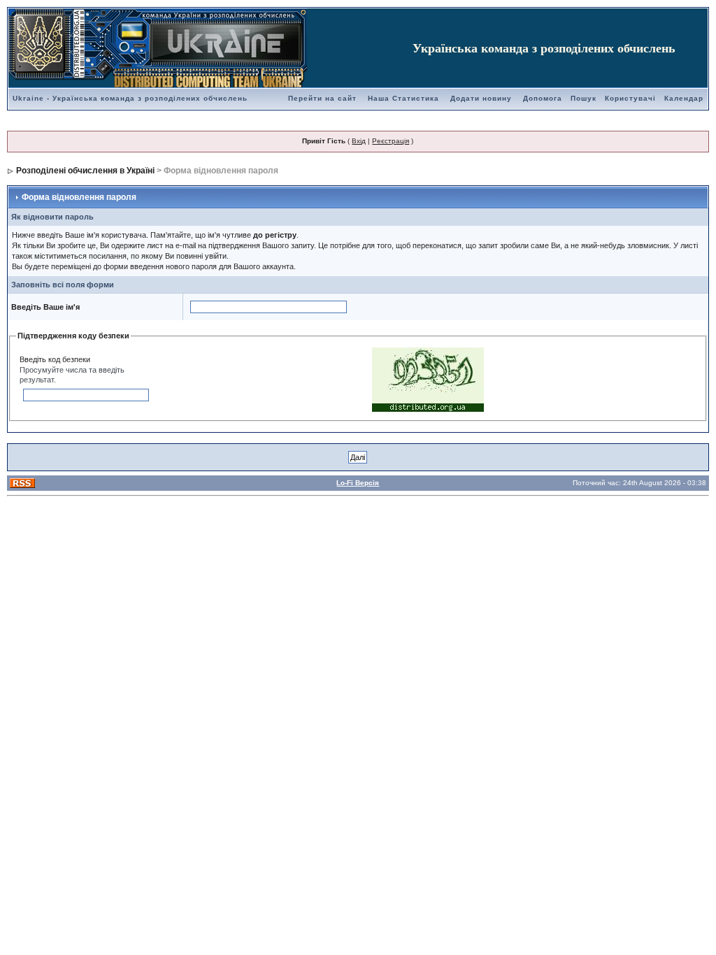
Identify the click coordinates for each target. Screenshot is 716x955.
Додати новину (481, 98)
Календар (683, 98)
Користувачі (630, 98)
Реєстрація (390, 141)
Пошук (583, 98)
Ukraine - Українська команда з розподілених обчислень (130, 98)
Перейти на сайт (322, 98)
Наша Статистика (403, 98)
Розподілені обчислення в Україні (85, 170)
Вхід (359, 141)
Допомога (542, 98)
